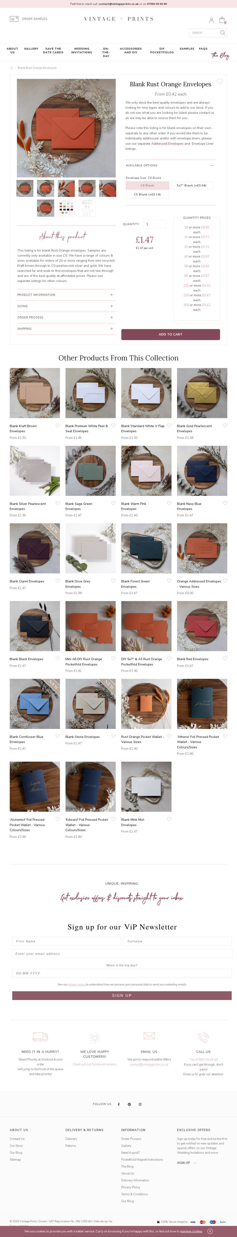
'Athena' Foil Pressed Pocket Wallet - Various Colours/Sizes (198, 742)
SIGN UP (122, 995)
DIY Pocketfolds (162, 50)
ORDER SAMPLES (34, 19)
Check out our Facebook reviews (94, 1064)
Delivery (71, 1139)
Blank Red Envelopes (192, 659)
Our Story (16, 1146)
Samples (187, 49)
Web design (101, 1221)
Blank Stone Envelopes (82, 737)
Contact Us (17, 1139)
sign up (184, 1163)
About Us (12, 50)
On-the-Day (106, 52)
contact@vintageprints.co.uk (149, 1065)
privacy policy (77, 984)
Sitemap (15, 1160)
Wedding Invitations (81, 50)
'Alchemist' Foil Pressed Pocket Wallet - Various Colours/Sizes (27, 825)
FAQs (203, 49)
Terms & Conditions (134, 1194)
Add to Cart (171, 334)
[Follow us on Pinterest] (129, 1104)
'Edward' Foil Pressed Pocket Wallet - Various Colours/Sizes (86, 825)
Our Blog (16, 1153)
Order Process (131, 1139)
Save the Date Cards (53, 50)
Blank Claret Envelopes (27, 581)
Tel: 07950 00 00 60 (203, 1060)
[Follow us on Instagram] (140, 1104)
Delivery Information (135, 1180)
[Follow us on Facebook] (119, 1104)
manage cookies (191, 1231)
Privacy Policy (130, 1187)
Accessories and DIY (131, 50)
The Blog (220, 56)
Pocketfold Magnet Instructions (142, 1160)
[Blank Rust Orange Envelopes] (25, 188)
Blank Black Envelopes (26, 659)
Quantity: (131, 224)
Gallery (31, 49)
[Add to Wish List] (220, 81)
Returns (70, 1146)
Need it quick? (130, 1153)
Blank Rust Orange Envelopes (37, 68)
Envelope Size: (136, 178)
